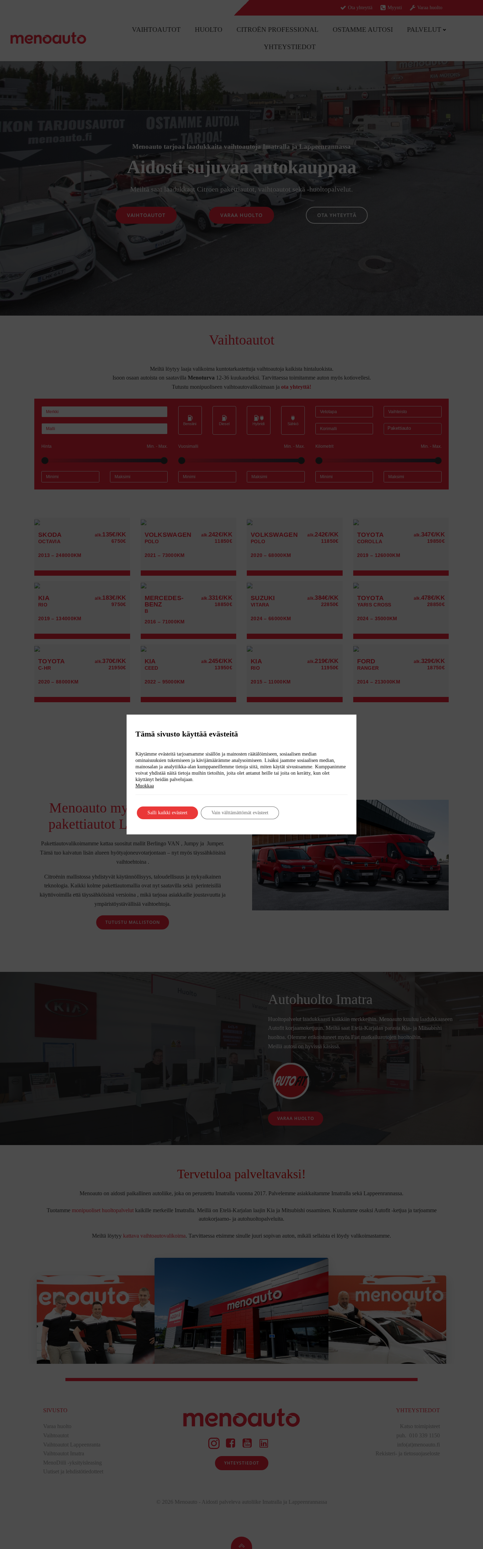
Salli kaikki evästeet (167, 812)
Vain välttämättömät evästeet (239, 812)
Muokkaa (144, 785)
